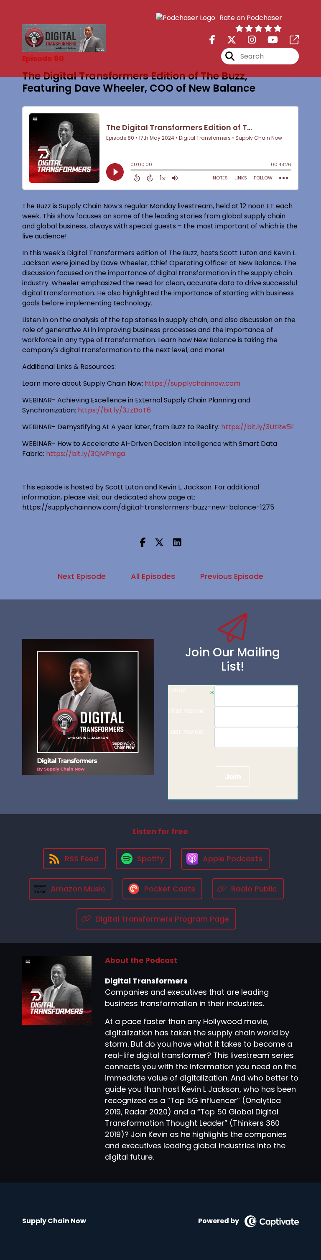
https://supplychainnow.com (192, 383)
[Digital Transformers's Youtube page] (267, 39)
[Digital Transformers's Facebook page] (212, 39)
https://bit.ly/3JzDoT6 (114, 410)
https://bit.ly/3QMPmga (85, 453)
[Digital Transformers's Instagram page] (247, 39)
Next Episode (82, 576)
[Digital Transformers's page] (289, 39)
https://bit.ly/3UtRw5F (258, 427)
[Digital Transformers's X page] (226, 39)
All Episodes (153, 576)
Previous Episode (231, 576)
